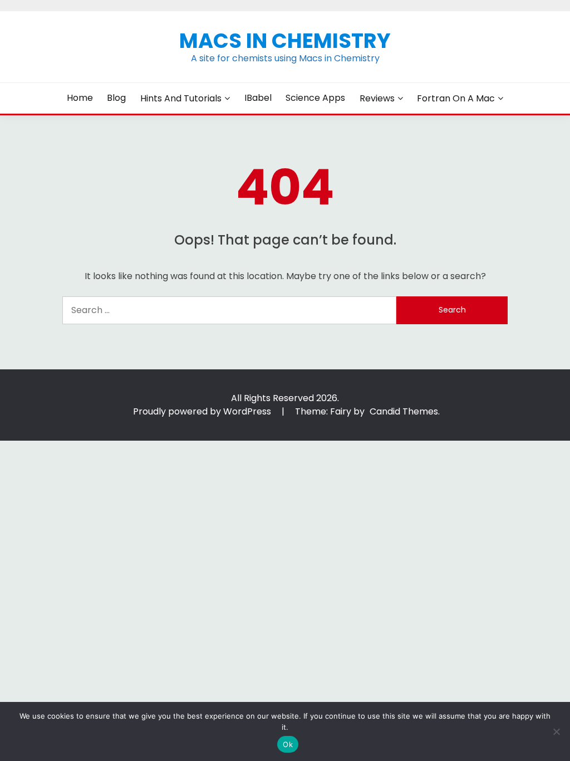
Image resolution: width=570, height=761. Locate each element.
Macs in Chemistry (285, 40)
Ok (288, 744)
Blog (116, 97)
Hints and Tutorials (181, 98)
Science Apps (315, 97)
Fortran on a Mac (456, 98)
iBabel (258, 97)
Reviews (377, 98)
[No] (556, 731)
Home (80, 97)
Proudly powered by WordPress (203, 411)
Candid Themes (404, 411)
